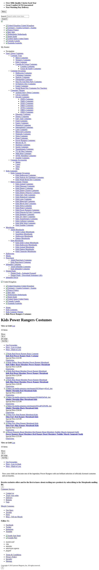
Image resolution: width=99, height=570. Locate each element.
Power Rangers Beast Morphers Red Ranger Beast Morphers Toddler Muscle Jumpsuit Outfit (44, 434)
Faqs (7, 502)
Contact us (10, 493)
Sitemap (9, 561)
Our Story (9, 510)
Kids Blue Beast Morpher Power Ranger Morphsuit (27, 382)
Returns (9, 500)
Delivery (9, 498)
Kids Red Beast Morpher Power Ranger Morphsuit (27, 373)
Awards (9, 512)
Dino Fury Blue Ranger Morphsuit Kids (22, 425)
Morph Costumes (7, 506)
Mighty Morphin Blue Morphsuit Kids (21, 399)
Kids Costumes (11, 310)
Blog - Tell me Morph (14, 517)
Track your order (12, 495)
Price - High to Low (13, 350)
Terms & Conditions (13, 555)
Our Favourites (11, 345)
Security (9, 559)
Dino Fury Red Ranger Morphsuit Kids (22, 417)
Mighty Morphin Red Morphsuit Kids (21, 391)
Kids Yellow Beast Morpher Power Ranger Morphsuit (28, 365)
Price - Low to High (13, 347)
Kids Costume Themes (14, 312)
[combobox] (18, 16)
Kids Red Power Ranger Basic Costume (22, 356)
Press (8, 515)
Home (8, 307)
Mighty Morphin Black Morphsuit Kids (22, 408)
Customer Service (7, 489)
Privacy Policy (11, 557)
